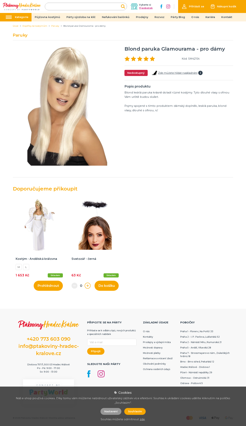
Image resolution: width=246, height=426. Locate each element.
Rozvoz (159, 17)
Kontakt (226, 17)
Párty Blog (178, 17)
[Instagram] (168, 6)
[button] (193, 6)
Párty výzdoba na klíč (80, 17)
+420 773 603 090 (49, 339)
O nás (195, 17)
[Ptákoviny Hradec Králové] (22, 6)
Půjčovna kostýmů (47, 17)
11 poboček (146, 8)
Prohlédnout (48, 286)
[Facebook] (161, 6)
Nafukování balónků (116, 17)
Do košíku (106, 286)
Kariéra (210, 17)
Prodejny (142, 17)
